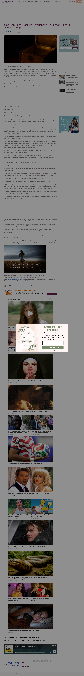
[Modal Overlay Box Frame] (42, 338)
